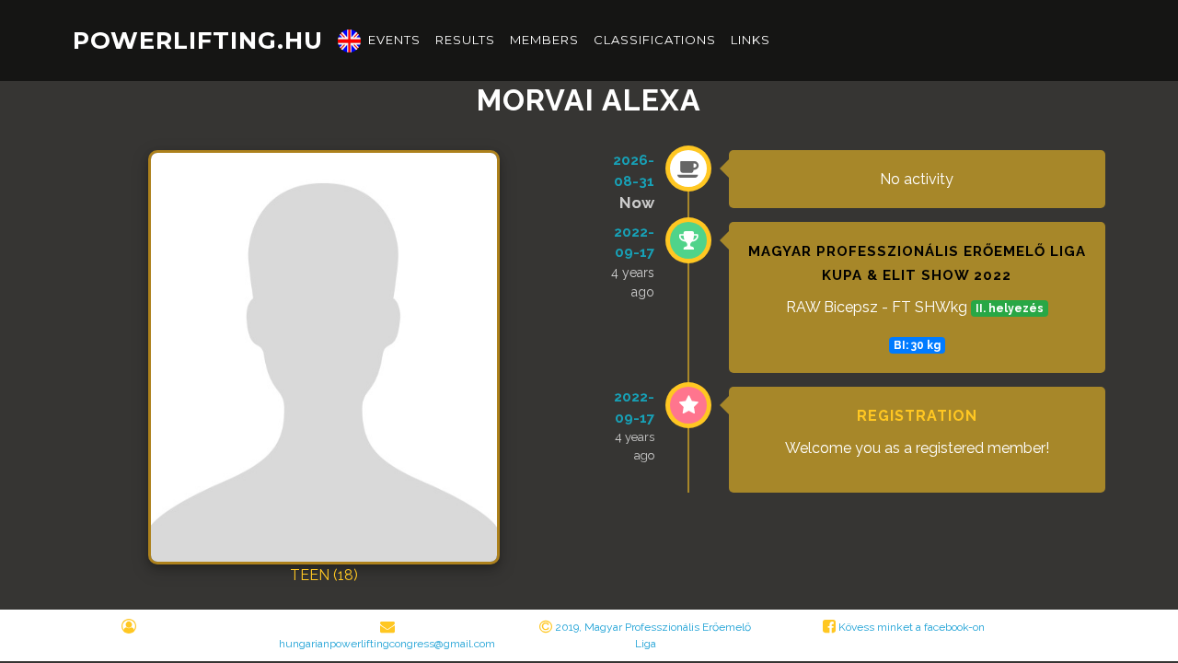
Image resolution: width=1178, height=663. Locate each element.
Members (544, 39)
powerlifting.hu (198, 40)
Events (394, 39)
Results (465, 39)
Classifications (655, 39)
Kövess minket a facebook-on (910, 627)
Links (750, 39)
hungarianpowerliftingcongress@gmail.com (387, 643)
